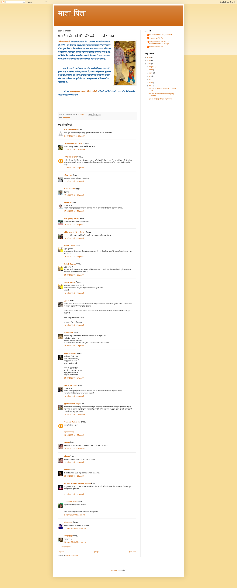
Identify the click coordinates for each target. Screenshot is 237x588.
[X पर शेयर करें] (94, 114)
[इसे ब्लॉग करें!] (92, 114)
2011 (149, 61)
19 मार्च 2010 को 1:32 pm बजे (74, 462)
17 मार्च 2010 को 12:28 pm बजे (74, 136)
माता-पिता (72, 13)
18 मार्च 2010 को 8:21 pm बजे (74, 325)
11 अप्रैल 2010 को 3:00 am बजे (75, 528)
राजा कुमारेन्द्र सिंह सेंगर (71, 218)
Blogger (114, 570)
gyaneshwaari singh (72, 404)
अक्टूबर (151, 67)
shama (67, 442)
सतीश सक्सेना (66, 118)
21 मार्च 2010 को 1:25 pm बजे (74, 494)
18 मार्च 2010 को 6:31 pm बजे (74, 225)
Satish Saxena (70, 246)
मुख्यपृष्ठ (96, 552)
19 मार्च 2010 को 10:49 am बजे (74, 449)
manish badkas (70, 353)
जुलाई (151, 73)
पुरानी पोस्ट (132, 552)
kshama (67, 470)
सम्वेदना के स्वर (69, 333)
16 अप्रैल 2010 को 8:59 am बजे (75, 542)
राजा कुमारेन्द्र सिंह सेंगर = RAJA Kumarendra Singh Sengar (159, 43)
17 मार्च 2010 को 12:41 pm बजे (74, 150)
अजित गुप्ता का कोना (70, 157)
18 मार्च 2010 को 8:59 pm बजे (74, 396)
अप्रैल (151, 83)
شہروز (66, 300)
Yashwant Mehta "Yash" (73, 143)
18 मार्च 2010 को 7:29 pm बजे (74, 293)
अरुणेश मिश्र (68, 536)
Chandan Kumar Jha (72, 422)
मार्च (150, 86)
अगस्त (151, 70)
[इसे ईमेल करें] (89, 114)
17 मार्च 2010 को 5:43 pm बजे (74, 195)
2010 (149, 64)
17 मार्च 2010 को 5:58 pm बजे (74, 211)
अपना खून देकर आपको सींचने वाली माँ (83, 91)
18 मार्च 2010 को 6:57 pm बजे (74, 238)
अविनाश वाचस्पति (64, 42)
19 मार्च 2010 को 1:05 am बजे (74, 435)
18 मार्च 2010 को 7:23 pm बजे (74, 257)
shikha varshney (70, 385)
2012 (149, 57)
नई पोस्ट (61, 552)
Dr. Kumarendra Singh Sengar (160, 35)
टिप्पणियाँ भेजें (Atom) (71, 556)
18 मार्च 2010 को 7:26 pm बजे (74, 275)
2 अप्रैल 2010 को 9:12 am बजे (74, 515)
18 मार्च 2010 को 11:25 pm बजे (74, 414)
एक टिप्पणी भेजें (66, 547)
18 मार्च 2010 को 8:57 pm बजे (74, 378)
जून (150, 76)
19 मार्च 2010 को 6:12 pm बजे (74, 476)
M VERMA (68, 203)
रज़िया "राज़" (68, 175)
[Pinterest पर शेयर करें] (100, 114)
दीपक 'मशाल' (68, 522)
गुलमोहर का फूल (69, 432)
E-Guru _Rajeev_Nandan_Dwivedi (77, 483)
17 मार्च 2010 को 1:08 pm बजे (74, 168)
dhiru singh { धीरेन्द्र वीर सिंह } (74, 232)
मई (150, 79)
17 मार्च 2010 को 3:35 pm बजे (74, 181)
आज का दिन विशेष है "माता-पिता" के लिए (160, 99)
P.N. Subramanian (71, 130)
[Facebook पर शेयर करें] (97, 114)
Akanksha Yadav (70, 502)
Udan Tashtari (69, 189)
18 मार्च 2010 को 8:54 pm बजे (74, 346)
